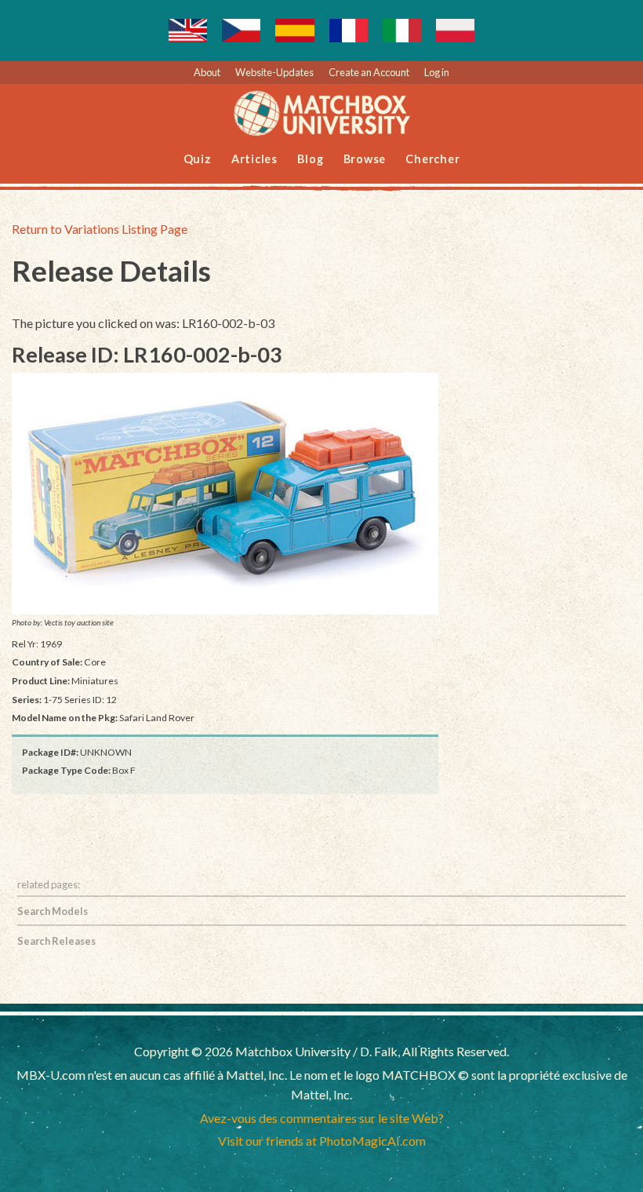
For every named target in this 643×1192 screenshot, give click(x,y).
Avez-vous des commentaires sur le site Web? (322, 1117)
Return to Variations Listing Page (99, 228)
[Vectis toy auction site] (225, 493)
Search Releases (56, 941)
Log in (436, 72)
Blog (310, 159)
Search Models (52, 911)
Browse (365, 159)
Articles (254, 159)
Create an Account (369, 72)
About (207, 72)
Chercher (432, 159)
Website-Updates (274, 72)
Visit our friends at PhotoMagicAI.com (322, 1140)
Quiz (197, 159)
